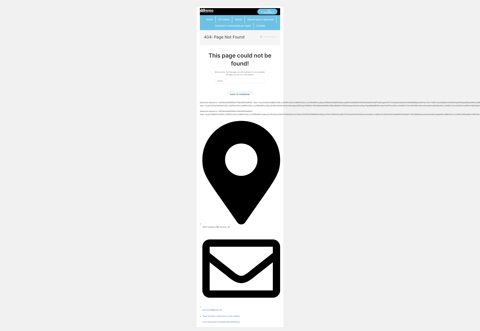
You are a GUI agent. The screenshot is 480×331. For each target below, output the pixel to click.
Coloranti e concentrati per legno (233, 25)
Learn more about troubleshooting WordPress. (221, 322)
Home (209, 19)
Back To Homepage (240, 94)
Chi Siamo (224, 19)
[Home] (261, 37)
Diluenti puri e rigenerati (260, 19)
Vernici (238, 19)
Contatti (260, 25)
